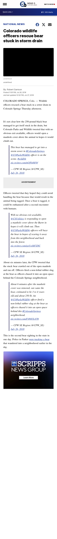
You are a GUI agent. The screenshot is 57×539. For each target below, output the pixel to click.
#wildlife (22, 158)
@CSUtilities (17, 218)
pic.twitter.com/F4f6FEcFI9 (25, 318)
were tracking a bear (39, 339)
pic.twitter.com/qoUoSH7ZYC (25, 245)
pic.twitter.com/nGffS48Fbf (24, 162)
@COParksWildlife (20, 154)
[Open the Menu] (4, 4)
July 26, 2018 (17, 172)
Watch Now (49, 4)
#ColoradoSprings (35, 151)
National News (14, 24)
